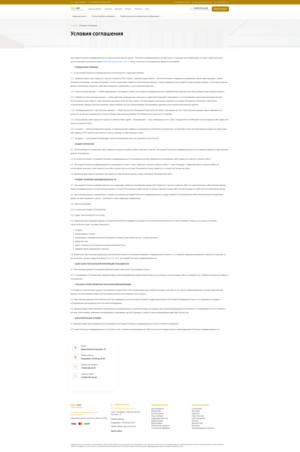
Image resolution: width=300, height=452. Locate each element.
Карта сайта (116, 431)
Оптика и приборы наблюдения (103, 16)
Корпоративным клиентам (203, 428)
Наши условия (76, 415)
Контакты (138, 9)
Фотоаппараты (157, 409)
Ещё (147, 9)
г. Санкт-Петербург (79, 2)
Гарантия (108, 9)
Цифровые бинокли (159, 418)
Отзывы (128, 9)
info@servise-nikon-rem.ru (125, 408)
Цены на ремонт (94, 9)
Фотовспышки (157, 413)
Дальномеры (156, 423)
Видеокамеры (157, 421)
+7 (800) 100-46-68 (89, 377)
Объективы (156, 411)
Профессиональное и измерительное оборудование (139, 16)
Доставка (118, 9)
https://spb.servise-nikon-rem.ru (115, 62)
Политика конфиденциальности (84, 412)
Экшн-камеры (157, 416)
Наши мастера (198, 416)
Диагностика (197, 423)
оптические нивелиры (160, 428)
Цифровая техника (79, 16)
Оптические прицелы (160, 425)
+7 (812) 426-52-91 (222, 2)
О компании (197, 409)
